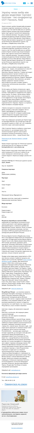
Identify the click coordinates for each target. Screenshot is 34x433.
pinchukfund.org (15, 370)
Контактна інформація (17, 428)
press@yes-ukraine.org (12, 377)
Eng (28, 3)
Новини (16, 9)
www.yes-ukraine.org (17, 288)
